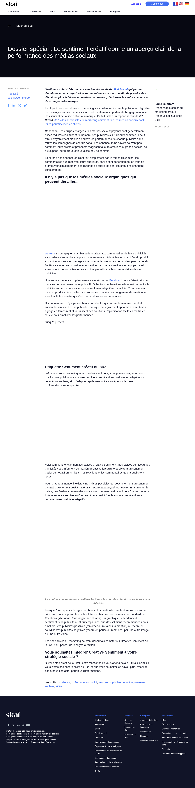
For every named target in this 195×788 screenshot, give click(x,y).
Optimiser (116, 682)
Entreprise (115, 11)
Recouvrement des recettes (107, 767)
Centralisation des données (107, 742)
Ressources (93, 11)
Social (97, 729)
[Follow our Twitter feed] (13, 725)
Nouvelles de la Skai (149, 740)
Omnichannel (100, 733)
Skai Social (120, 89)
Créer (75, 682)
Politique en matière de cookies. (45, 734)
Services (34, 11)
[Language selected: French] (182, 4)
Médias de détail (102, 720)
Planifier (128, 682)
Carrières (144, 736)
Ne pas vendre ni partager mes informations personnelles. (31, 739)
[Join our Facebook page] (8, 725)
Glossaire (166, 749)
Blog (164, 720)
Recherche (99, 724)
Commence (157, 3)
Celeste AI (99, 737)
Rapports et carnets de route (174, 733)
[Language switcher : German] (187, 3)
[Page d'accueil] (11, 3)
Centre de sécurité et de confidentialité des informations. (31, 742)
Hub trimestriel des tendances (175, 737)
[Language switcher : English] (182, 3)
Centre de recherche (171, 729)
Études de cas (168, 724)
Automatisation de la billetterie (108, 762)
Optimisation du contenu (105, 758)
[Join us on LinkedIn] (18, 725)
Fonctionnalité (88, 682)
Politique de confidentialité (17, 734)
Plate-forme (13, 11)
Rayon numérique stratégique (108, 746)
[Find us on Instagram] (23, 725)
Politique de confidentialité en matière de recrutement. (30, 737)
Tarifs (97, 771)
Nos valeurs (145, 732)
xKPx (59, 686)
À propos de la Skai (149, 720)
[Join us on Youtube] (28, 725)
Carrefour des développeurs (174, 753)
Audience (64, 682)
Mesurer (103, 682)
